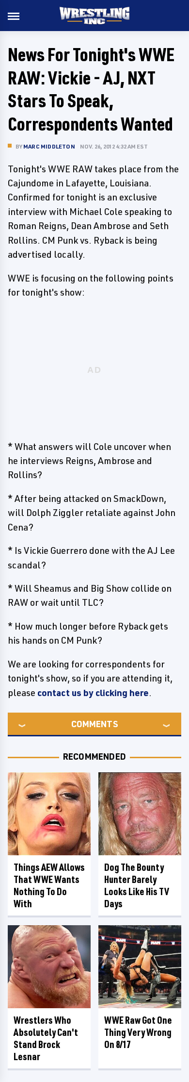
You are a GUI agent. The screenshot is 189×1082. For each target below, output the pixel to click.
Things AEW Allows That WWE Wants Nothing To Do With (49, 885)
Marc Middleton (49, 146)
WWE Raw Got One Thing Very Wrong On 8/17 (138, 1032)
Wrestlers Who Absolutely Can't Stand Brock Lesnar (46, 1038)
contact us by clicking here (93, 693)
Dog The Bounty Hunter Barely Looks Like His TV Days (136, 885)
